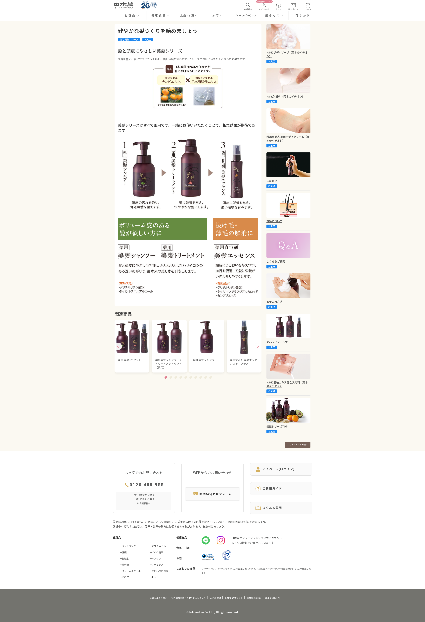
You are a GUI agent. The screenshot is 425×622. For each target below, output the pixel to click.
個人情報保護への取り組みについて (188, 597)
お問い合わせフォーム (215, 494)
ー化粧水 (124, 558)
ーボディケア (156, 564)
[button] (132, 15)
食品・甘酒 (183, 548)
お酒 (179, 558)
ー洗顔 (123, 552)
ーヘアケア (155, 558)
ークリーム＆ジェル (130, 571)
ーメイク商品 (156, 552)
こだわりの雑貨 (185, 568)
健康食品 (181, 537)
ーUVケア (124, 577)
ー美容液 (124, 564)
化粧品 (117, 537)
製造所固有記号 (272, 597)
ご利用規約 (215, 597)
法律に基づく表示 (158, 597)
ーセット (154, 577)
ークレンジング (128, 546)
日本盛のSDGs (254, 597)
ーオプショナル (157, 546)
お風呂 (147, 39)
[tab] (165, 377)
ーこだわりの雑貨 (158, 571)
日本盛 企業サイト (234, 597)
